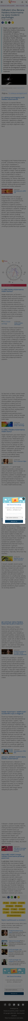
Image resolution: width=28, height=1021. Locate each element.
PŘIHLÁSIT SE (14, 521)
